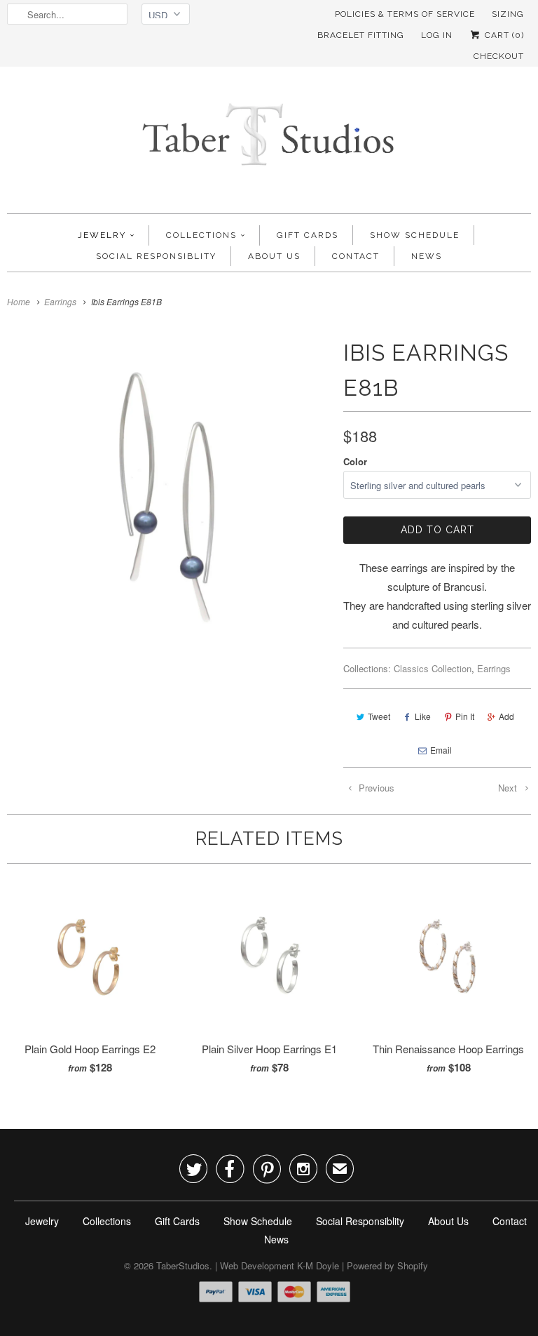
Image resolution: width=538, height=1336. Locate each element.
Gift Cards (307, 235)
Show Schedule (415, 235)
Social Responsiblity (156, 256)
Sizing (508, 14)
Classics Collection (432, 668)
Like (423, 716)
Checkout (499, 56)
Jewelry (102, 235)
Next (509, 787)
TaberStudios (182, 1265)
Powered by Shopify (387, 1265)
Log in (437, 35)
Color (355, 461)
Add (506, 716)
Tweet (379, 716)
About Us (274, 256)
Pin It (464, 716)
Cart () (503, 35)
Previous (375, 787)
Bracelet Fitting (360, 35)
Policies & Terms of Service (405, 14)
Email (441, 750)
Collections (201, 235)
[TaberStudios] (269, 143)
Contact (356, 256)
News (426, 256)
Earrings (494, 668)
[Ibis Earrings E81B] (168, 496)
